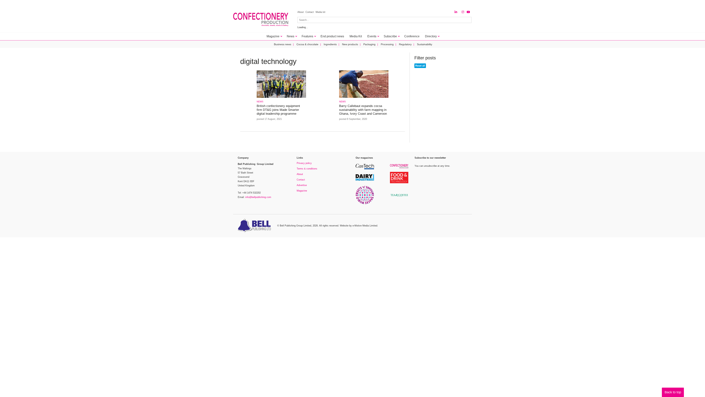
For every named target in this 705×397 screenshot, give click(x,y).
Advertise (302, 185)
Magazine (302, 190)
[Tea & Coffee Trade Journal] (399, 197)
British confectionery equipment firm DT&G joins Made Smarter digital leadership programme (278, 110)
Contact (310, 12)
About (300, 12)
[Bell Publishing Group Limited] (255, 225)
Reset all (420, 65)
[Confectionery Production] (399, 168)
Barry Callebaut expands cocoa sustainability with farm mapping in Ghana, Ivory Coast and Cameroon (363, 110)
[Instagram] (463, 12)
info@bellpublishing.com (258, 197)
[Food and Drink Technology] (399, 183)
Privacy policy (304, 163)
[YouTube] (468, 12)
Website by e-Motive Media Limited (358, 225)
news (260, 101)
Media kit (320, 12)
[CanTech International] (365, 169)
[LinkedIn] (456, 12)
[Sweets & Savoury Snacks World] (365, 204)
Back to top (673, 392)
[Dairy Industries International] (365, 180)
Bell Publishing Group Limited (295, 225)
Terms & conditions (307, 168)
